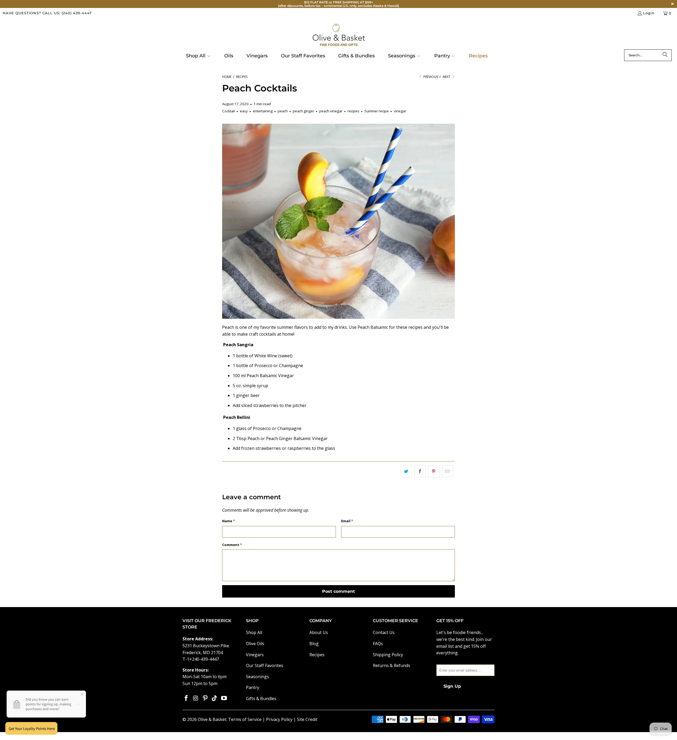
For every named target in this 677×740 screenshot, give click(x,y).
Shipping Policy (388, 655)
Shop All (254, 632)
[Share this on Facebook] (420, 471)
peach (283, 111)
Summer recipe (376, 111)
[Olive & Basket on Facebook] (186, 698)
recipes (353, 111)
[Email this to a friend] (447, 471)
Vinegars (255, 655)
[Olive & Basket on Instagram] (196, 698)
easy (244, 111)
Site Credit (307, 719)
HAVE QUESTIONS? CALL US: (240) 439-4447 (47, 13)
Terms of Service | (247, 719)
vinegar (400, 111)
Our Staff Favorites (264, 665)
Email (347, 521)
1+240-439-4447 (203, 659)
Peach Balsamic (373, 327)
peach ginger (303, 111)
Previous (430, 77)
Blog (314, 643)
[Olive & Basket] (339, 35)
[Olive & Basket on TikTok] (215, 698)
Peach (253, 438)
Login (649, 13)
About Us (318, 632)
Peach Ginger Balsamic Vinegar (297, 438)
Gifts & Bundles (261, 698)
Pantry (252, 687)
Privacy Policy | (281, 719)
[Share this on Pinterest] (434, 471)
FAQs (378, 643)
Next (447, 77)
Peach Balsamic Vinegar (270, 375)
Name (228, 521)
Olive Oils (255, 643)
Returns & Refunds (391, 665)
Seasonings (257, 676)
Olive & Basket (212, 719)
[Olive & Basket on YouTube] (224, 698)
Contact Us (384, 632)
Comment (232, 544)
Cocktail (228, 111)
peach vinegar (330, 111)
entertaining (263, 111)
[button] (198, 56)
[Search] (665, 55)
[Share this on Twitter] (406, 471)
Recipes (316, 655)
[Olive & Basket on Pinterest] (205, 698)
